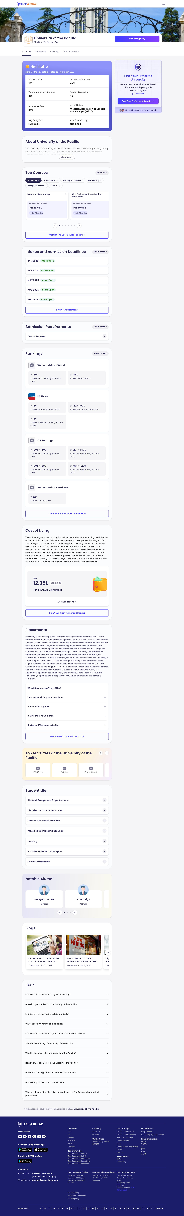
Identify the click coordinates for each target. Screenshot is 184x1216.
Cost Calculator (123, 1141)
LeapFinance (146, 1132)
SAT (143, 1146)
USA (69, 1132)
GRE (143, 1151)
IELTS (119, 1159)
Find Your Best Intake (67, 309)
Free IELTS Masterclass (126, 1135)
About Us (96, 1132)
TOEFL (144, 1144)
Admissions (40, 51)
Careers (95, 1135)
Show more (99, 251)
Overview (26, 51)
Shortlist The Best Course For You (65, 234)
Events (119, 1152)
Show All (54, 185)
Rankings (54, 51)
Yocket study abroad (101, 1141)
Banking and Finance (73, 180)
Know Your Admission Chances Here (67, 513)
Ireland (70, 1144)
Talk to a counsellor (125, 1138)
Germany (71, 1147)
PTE (143, 1149)
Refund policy (73, 1198)
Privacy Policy (73, 1192)
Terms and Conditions (77, 1195)
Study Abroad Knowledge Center (127, 1148)
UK (69, 1135)
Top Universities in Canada (79, 1158)
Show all (101, 172)
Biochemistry (94, 180)
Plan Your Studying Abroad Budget (67, 613)
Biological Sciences (37, 185)
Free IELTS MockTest (125, 1132)
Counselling (121, 1161)
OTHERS (159, 1208)
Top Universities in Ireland (78, 1163)
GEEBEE (95, 1144)
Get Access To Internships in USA (67, 736)
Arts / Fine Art (51, 180)
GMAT (143, 1154)
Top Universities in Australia (79, 1161)
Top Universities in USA (77, 1153)
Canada (71, 1138)
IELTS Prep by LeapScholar (152, 1135)
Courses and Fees (71, 51)
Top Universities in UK (77, 1156)
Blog (119, 1144)
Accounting (33, 180)
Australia (71, 1141)
